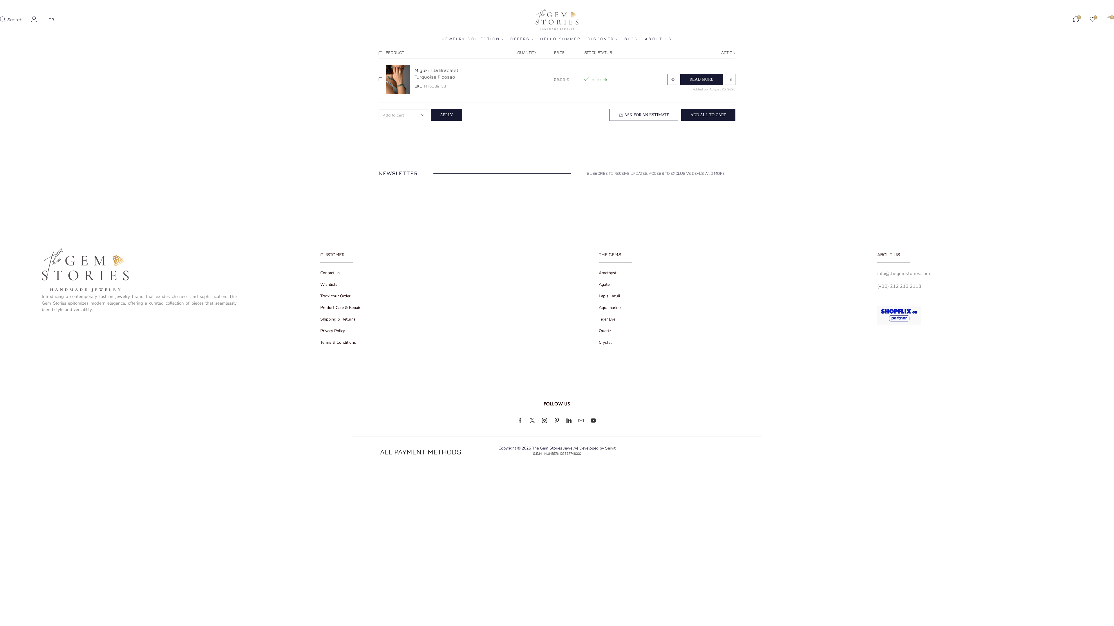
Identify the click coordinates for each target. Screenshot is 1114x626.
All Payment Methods (420, 452)
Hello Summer (560, 38)
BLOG (631, 38)
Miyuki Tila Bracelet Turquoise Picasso (436, 73)
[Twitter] (532, 420)
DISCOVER (600, 38)
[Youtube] (593, 420)
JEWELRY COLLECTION (471, 38)
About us (658, 38)
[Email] (581, 420)
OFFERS (520, 38)
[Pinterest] (556, 420)
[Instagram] (544, 420)
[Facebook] (520, 420)
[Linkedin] (569, 420)
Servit (610, 448)
